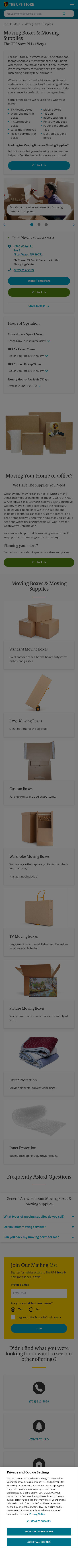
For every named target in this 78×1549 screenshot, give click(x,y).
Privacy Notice (37, 1514)
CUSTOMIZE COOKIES (39, 1521)
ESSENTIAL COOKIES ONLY (39, 1532)
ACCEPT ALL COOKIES (38, 1542)
